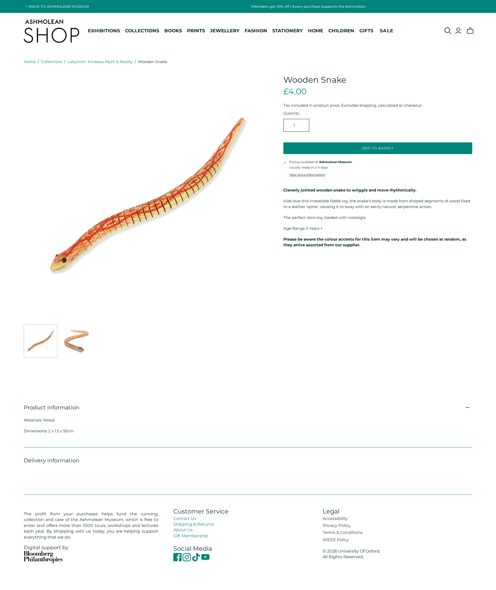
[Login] (458, 31)
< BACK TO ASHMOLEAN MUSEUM (57, 6)
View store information (307, 175)
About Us (183, 529)
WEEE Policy (336, 539)
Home (30, 61)
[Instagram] (187, 559)
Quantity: (291, 113)
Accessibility (335, 518)
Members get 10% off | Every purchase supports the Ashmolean (308, 6)
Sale (387, 30)
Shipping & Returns (193, 524)
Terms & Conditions (343, 532)
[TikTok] (196, 559)
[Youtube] (205, 559)
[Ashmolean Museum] (51, 30)
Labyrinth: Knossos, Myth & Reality (100, 61)
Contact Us (184, 518)
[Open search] (448, 30)
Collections (51, 61)
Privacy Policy (337, 525)
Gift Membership (190, 535)
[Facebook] (178, 559)
